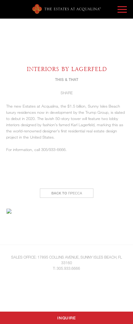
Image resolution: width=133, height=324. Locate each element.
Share (67, 92)
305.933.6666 (68, 268)
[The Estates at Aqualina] (66, 9)
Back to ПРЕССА (66, 193)
